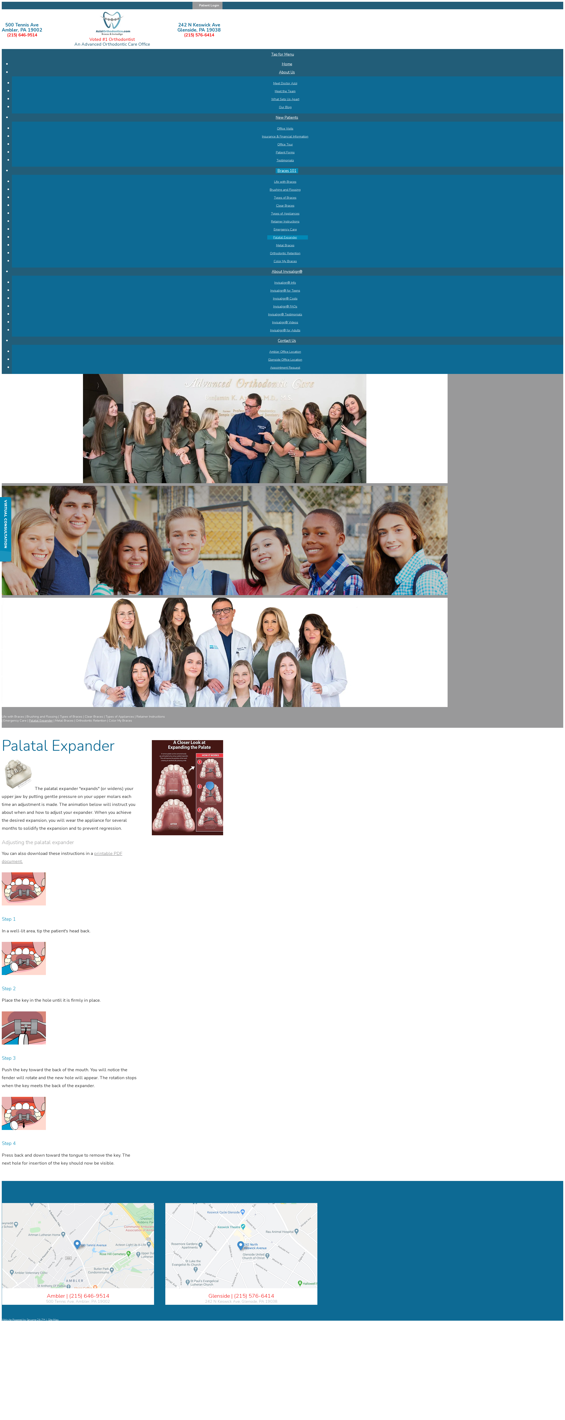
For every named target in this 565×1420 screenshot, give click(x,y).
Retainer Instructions (150, 717)
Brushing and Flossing (41, 717)
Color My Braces (120, 721)
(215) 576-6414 (199, 35)
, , (78, 1301)
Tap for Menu (282, 54)
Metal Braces (64, 721)
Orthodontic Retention (91, 721)
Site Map (53, 1320)
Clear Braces (94, 717)
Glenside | (241, 1296)
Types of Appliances (119, 717)
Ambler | (78, 1296)
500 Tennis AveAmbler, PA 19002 (22, 28)
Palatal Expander (41, 721)
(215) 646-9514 (22, 35)
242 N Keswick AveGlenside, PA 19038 (199, 28)
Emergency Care (14, 721)
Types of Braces (71, 717)
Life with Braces (13, 717)
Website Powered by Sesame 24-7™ (23, 1320)
